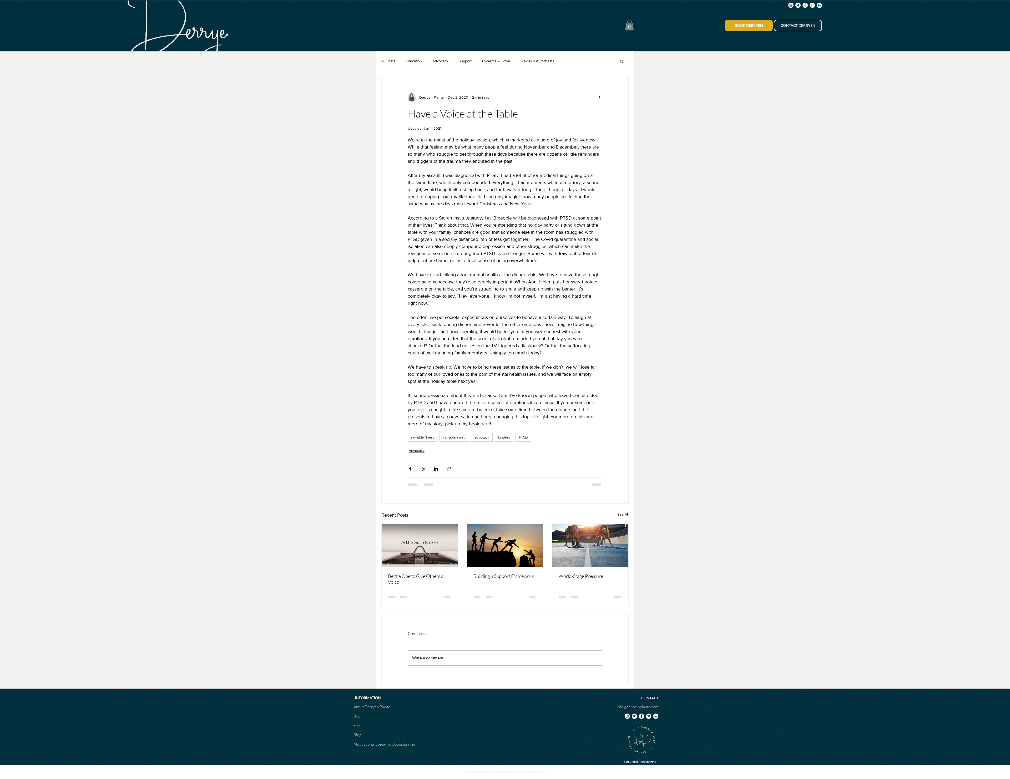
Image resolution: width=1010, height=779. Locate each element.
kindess (504, 437)
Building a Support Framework (503, 576)
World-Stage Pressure (581, 576)
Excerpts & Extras (496, 61)
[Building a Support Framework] (505, 545)
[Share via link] (448, 468)
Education (414, 61)
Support (465, 61)
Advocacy (440, 61)
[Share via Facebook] (410, 468)
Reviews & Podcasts (537, 61)
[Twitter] (798, 5)
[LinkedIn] (819, 5)
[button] (629, 25)
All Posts (388, 61)
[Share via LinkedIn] (435, 468)
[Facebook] (805, 5)
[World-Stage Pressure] (590, 545)
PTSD (523, 437)
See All (623, 514)
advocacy (481, 437)
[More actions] (599, 97)
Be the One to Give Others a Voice (415, 579)
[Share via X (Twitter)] (423, 468)
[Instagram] (791, 5)
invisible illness (422, 437)
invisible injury (454, 437)
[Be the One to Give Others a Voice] (420, 545)
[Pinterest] (812, 5)
